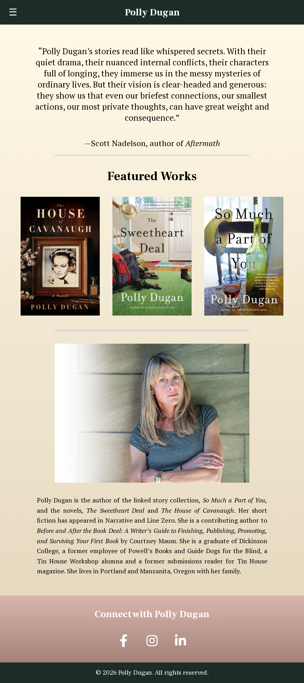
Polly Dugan (152, 12)
